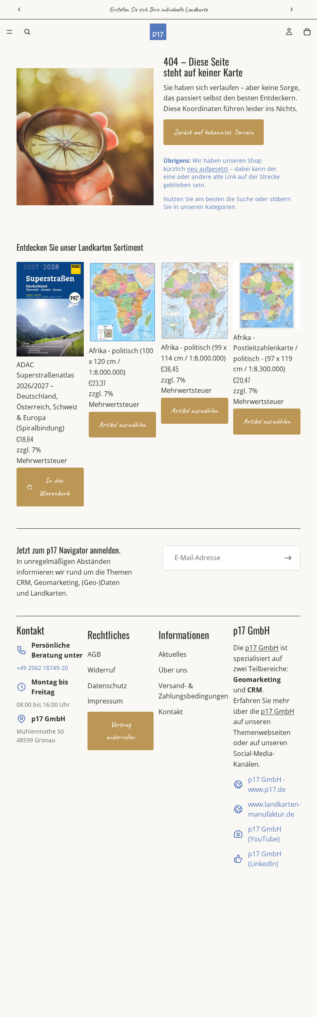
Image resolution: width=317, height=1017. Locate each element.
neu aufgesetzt (207, 169)
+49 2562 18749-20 (42, 668)
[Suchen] (27, 32)
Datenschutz (107, 685)
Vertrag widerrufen (120, 731)
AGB (94, 654)
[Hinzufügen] (71, 343)
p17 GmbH (262, 647)
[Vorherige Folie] (19, 9)
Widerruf (101, 670)
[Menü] (9, 31)
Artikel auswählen (122, 425)
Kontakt (170, 711)
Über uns (172, 670)
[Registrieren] (288, 558)
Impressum (105, 701)
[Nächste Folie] (291, 9)
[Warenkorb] (307, 32)
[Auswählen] (143, 330)
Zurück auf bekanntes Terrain (213, 132)
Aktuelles (172, 654)
